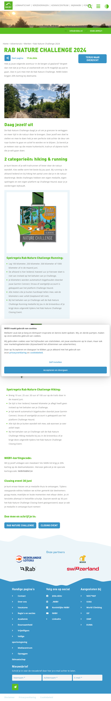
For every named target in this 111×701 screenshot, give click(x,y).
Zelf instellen (55, 362)
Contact (22, 596)
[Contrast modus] (106, 6)
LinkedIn (56, 619)
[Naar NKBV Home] (8, 5)
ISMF (88, 619)
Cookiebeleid (46, 697)
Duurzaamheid (25, 624)
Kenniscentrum (60, 5)
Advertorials (16, 43)
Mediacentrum (25, 647)
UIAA (89, 601)
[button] (98, 6)
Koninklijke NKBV (60, 607)
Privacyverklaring (28, 697)
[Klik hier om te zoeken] (90, 6)
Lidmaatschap (22, 5)
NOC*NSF (91, 596)
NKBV (55, 613)
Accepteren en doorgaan (55, 370)
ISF (87, 613)
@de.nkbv (57, 596)
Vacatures (23, 607)
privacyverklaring (18, 352)
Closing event (49, 525)
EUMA (89, 624)
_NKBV (55, 601)
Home (6, 43)
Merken (28, 43)
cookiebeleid (36, 352)
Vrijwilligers (23, 630)
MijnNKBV (76, 5)
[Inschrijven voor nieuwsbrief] (15, 687)
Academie (23, 619)
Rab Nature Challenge (20, 525)
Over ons (22, 601)
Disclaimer (9, 697)
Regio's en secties (26, 613)
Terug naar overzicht (92, 59)
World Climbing (94, 607)
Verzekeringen (41, 5)
